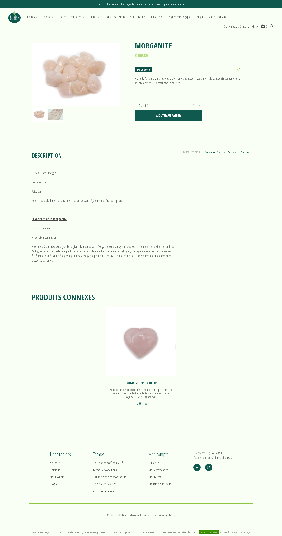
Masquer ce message (209, 532)
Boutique (55, 470)
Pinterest (233, 152)
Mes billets (154, 477)
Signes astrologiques (180, 17)
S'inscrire (153, 462)
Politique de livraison (104, 484)
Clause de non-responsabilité (109, 477)
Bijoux (46, 17)
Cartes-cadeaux (217, 17)
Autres (93, 17)
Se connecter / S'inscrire (236, 26)
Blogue (200, 17)
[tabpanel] (76, 74)
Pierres (31, 17)
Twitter (221, 152)
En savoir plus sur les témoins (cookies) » (235, 532)
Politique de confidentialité (108, 462)
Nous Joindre (57, 477)
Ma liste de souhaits (159, 484)
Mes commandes (158, 470)
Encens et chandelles (70, 17)
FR (253, 26)
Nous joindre (157, 17)
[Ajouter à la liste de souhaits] (238, 69)
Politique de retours (104, 491)
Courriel (244, 152)
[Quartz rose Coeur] (141, 341)
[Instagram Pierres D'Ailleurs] (208, 467)
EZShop (172, 515)
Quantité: (143, 105)
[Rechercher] (272, 26)
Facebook (209, 152)
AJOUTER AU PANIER (168, 115)
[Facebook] (197, 467)
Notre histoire (137, 17)
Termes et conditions (105, 470)
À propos (55, 462)
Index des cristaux (115, 17)
